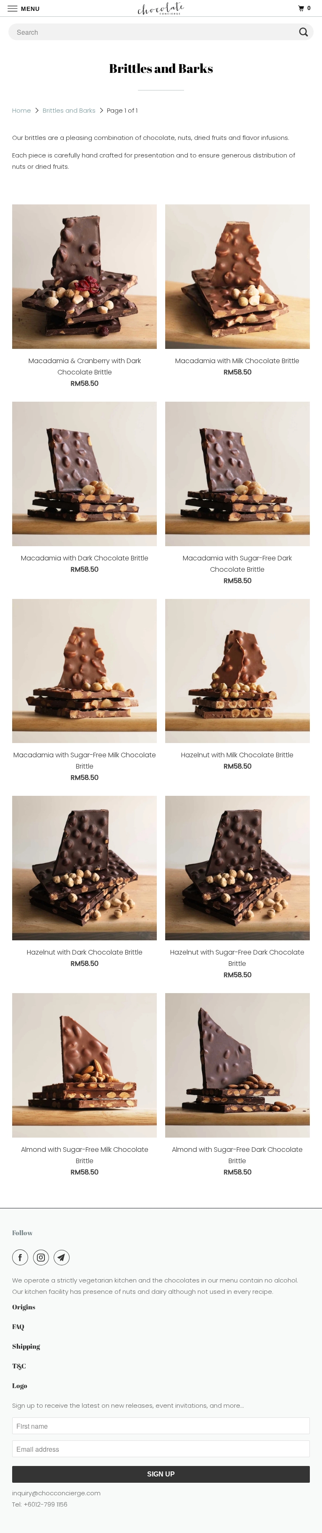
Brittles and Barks (69, 110)
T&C (19, 1365)
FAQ (18, 1326)
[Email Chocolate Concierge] (63, 1257)
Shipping (26, 1346)
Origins (23, 1306)
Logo (19, 1385)
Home (21, 110)
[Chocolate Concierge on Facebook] (21, 1257)
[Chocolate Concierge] (161, 8)
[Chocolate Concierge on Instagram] (42, 1257)
